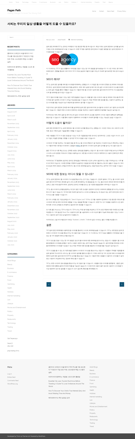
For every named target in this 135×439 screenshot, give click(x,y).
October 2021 (12, 241)
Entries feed (11, 377)
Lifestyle (10, 304)
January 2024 (12, 178)
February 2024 (12, 174)
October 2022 (12, 213)
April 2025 (11, 131)
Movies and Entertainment (16, 307)
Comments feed (12, 380)
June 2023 (11, 190)
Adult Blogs (11, 261)
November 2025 (13, 124)
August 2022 (11, 221)
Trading (10, 327)
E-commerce (43, 2)
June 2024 (11, 159)
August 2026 (12, 112)
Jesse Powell (61, 39)
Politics (66, 2)
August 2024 (11, 151)
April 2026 (11, 116)
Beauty (111, 2)
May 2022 (10, 229)
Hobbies (73, 2)
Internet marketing (86, 2)
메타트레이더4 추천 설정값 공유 (18, 96)
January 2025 (12, 139)
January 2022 (12, 237)
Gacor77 (10, 343)
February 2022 (12, 233)
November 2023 (13, 182)
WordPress (41, 436)
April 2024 (11, 167)
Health (9, 288)
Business (52, 2)
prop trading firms (13, 351)
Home (10, 2)
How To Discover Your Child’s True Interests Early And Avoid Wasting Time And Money (19, 88)
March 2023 (11, 194)
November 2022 (13, 210)
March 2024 (11, 170)
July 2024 (10, 155)
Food (104, 2)
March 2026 (11, 120)
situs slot (10, 346)
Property (97, 2)
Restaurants (11, 319)
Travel (17, 2)
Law (60, 2)
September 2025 (13, 127)
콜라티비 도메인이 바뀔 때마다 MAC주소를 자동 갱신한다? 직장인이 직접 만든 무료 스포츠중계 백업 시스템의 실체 (20, 57)
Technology (25, 2)
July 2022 (10, 225)
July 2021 (10, 245)
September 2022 (13, 217)
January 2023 (12, 202)
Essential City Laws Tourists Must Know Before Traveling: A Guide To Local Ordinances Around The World (20, 77)
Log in (9, 374)
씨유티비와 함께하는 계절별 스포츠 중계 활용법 (20, 68)
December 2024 (13, 143)
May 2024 (10, 163)
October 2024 (12, 147)
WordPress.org (12, 384)
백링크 (78, 146)
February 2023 (12, 198)
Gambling (11, 284)
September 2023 (13, 186)
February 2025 (12, 135)
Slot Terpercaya (12, 338)
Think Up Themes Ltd (23, 436)
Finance (34, 2)
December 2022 (13, 206)
